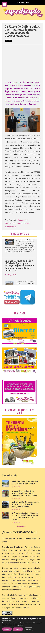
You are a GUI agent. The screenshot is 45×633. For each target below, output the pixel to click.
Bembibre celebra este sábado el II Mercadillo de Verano (25, 482)
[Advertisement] (22, 61)
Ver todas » (21, 527)
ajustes (20, 625)
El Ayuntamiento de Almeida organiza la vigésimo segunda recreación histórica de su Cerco (25, 516)
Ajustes (28, 629)
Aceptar (6, 629)
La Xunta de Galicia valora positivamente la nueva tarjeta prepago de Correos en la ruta (22, 31)
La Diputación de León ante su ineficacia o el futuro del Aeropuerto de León (25, 504)
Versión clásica (22, 2)
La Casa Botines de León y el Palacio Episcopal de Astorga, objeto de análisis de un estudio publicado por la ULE (19, 256)
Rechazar (18, 629)
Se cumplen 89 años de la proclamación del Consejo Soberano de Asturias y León (25, 493)
